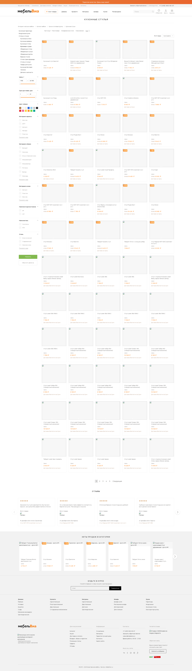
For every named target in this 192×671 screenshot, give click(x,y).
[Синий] (29, 108)
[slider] (20, 84)
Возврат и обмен (57, 5)
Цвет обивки (23, 104)
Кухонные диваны (26, 41)
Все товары (52, 12)
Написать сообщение (158, 651)
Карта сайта (100, 641)
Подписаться (115, 588)
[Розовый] (23, 111)
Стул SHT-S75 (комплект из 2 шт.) (31, 523)
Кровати (75, 12)
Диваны (64, 12)
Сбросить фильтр (28, 263)
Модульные (149, 604)
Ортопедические (23, 615)
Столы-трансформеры (27, 59)
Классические (80, 31)
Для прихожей (118, 607)
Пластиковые (55, 31)
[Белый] (23, 108)
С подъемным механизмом (58, 609)
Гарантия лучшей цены (103, 636)
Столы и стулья (24, 36)
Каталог (72, 631)
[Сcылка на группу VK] (124, 653)
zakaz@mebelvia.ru (129, 636)
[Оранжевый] (29, 111)
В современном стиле (68, 31)
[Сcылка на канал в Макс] (131, 653)
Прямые (20, 602)
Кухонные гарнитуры (25, 31)
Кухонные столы (25, 44)
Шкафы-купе (118, 602)
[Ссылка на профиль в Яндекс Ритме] (137, 653)
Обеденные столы (26, 49)
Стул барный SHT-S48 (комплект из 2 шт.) (112, 523)
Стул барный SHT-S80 (67, 523)
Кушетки (21, 607)
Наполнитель (23, 220)
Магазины (99, 633)
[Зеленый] (31, 111)
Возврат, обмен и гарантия (78, 638)
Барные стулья (25, 57)
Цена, (22, 77)
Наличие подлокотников (27, 207)
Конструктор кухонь (152, 609)
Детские (85, 607)
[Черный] (37, 108)
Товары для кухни (26, 64)
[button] (78, 57)
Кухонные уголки (25, 39)
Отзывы (72, 646)
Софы (20, 609)
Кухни (105, 12)
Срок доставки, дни (25, 90)
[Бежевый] (26, 108)
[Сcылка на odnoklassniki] (127, 653)
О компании (35, 5)
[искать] (153, 11)
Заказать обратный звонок (138, 5)
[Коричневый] (20, 108)
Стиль (21, 234)
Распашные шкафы (120, 604)
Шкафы (96, 12)
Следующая (117, 481)
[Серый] (34, 108)
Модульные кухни (24, 33)
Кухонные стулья (25, 46)
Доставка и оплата (45, 5)
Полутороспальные (56, 604)
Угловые (20, 604)
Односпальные (55, 602)
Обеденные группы (26, 54)
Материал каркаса (25, 116)
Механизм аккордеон (25, 612)
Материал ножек (24, 186)
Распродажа (116, 12)
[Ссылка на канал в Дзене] (134, 653)
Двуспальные (54, 607)
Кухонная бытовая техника (26, 68)
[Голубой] (31, 108)
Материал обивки (25, 144)
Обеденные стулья (26, 51)
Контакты (83, 5)
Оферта (72, 643)
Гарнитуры (149, 602)
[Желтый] (26, 111)
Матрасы (85, 12)
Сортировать (167, 36)
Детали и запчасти (26, 72)
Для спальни (118, 609)
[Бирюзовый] (34, 111)
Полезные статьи (74, 5)
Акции (65, 5)
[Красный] (20, 111)
